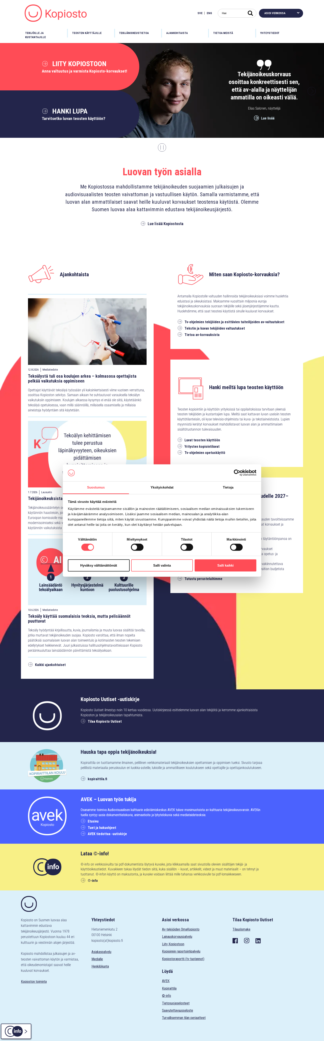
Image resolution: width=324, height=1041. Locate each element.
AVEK (165, 981)
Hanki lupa (69, 111)
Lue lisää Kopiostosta (165, 223)
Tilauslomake (241, 929)
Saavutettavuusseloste (177, 1010)
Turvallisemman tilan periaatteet (184, 1018)
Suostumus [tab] (96, 487)
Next (311, 91)
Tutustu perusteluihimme (203, 579)
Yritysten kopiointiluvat (202, 446)
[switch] (137, 547)
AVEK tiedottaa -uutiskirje (107, 834)
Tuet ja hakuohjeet (102, 828)
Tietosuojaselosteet (176, 1003)
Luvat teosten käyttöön (202, 440)
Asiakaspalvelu (101, 952)
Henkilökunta (100, 966)
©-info (93, 881)
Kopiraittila (169, 988)
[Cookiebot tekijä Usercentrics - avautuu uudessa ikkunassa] (237, 473)
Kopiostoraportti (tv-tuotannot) (183, 959)
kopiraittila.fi (97, 779)
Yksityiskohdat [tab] (162, 487)
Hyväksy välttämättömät (98, 565)
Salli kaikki (225, 565)
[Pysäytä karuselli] (162, 147)
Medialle (97, 959)
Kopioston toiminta (34, 981)
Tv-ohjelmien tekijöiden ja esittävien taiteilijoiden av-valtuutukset (234, 322)
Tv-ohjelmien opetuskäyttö (204, 453)
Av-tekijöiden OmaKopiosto (180, 929)
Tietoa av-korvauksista (202, 335)
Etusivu (93, 821)
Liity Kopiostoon (78, 64)
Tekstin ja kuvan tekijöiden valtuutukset (214, 328)
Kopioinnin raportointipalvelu (181, 951)
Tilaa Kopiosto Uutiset (105, 721)
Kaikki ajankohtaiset (50, 665)
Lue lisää (266, 118)
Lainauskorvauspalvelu (177, 937)
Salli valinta (162, 565)
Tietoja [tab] (228, 487)
